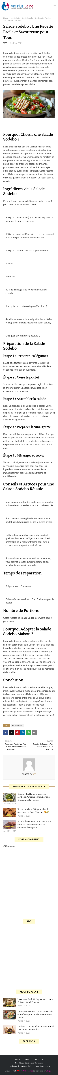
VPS (5, 43)
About (27, 1059)
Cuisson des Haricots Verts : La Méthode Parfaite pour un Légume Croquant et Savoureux (33, 797)
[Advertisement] (29, 956)
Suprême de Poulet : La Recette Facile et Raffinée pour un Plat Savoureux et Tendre (35, 1014)
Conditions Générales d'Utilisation (29, 1063)
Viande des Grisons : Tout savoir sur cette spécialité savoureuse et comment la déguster (34, 824)
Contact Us (38, 1059)
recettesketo (15, 18)
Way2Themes (27, 1071)
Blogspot (49, 1071)
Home (5, 18)
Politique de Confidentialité (21, 1066)
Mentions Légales (43, 1066)
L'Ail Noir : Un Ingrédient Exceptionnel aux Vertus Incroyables (35, 1028)
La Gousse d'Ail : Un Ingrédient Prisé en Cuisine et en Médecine (35, 1001)
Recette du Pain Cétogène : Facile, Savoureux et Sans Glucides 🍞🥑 (33, 811)
